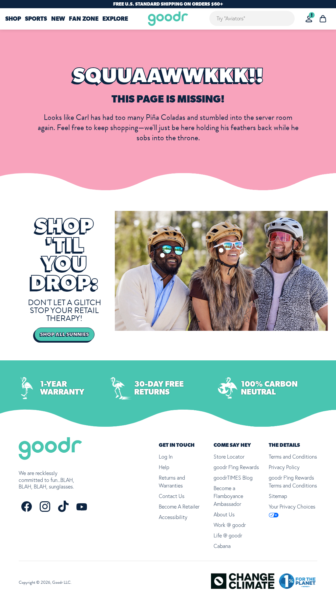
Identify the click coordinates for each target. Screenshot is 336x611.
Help (164, 467)
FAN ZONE (83, 19)
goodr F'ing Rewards (236, 467)
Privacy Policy (284, 467)
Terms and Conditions (293, 456)
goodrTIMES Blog (233, 477)
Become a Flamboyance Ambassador (228, 496)
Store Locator (229, 456)
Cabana (222, 546)
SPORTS (36, 19)
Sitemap (278, 496)
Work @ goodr (230, 525)
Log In (166, 456)
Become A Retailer (179, 506)
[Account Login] (309, 19)
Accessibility (173, 517)
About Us (224, 514)
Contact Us (171, 496)
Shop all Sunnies (64, 334)
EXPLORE (115, 19)
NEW (58, 19)
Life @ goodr (228, 535)
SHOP (13, 19)
